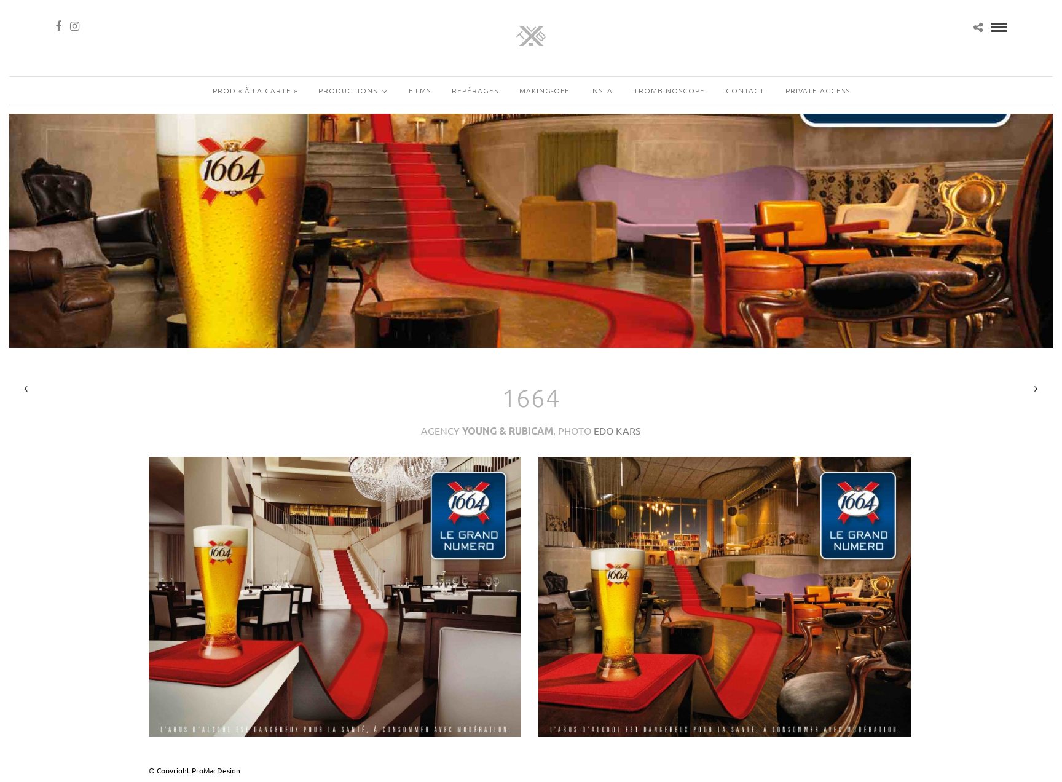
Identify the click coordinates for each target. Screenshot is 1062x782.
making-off (544, 91)
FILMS (420, 91)
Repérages (475, 91)
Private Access (817, 91)
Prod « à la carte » (255, 91)
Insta (601, 91)
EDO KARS (617, 430)
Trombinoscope (669, 91)
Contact (745, 91)
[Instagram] (74, 26)
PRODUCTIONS (347, 91)
